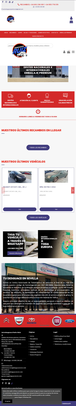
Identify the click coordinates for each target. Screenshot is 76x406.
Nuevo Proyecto (35, 355)
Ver (20, 209)
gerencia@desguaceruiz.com (11, 376)
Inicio (32, 336)
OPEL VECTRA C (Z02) (48, 187)
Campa (32, 341)
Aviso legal (58, 339)
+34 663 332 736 (9, 357)
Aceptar (7, 401)
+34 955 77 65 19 (9, 353)
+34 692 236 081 (37, 4)
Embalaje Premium (36, 352)
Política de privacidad (62, 336)
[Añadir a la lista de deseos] (35, 170)
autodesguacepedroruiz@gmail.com (13, 9)
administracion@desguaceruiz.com (13, 368)
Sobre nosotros (35, 347)
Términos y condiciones (62, 344)
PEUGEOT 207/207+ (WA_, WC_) (14, 187)
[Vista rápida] (35, 174)
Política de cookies (60, 341)
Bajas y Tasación (36, 344)
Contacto (33, 349)
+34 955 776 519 (51, 4)
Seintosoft (67, 403)
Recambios (34, 339)
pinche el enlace (8, 397)
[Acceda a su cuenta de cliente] (71, 18)
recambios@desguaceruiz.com (12, 372)
